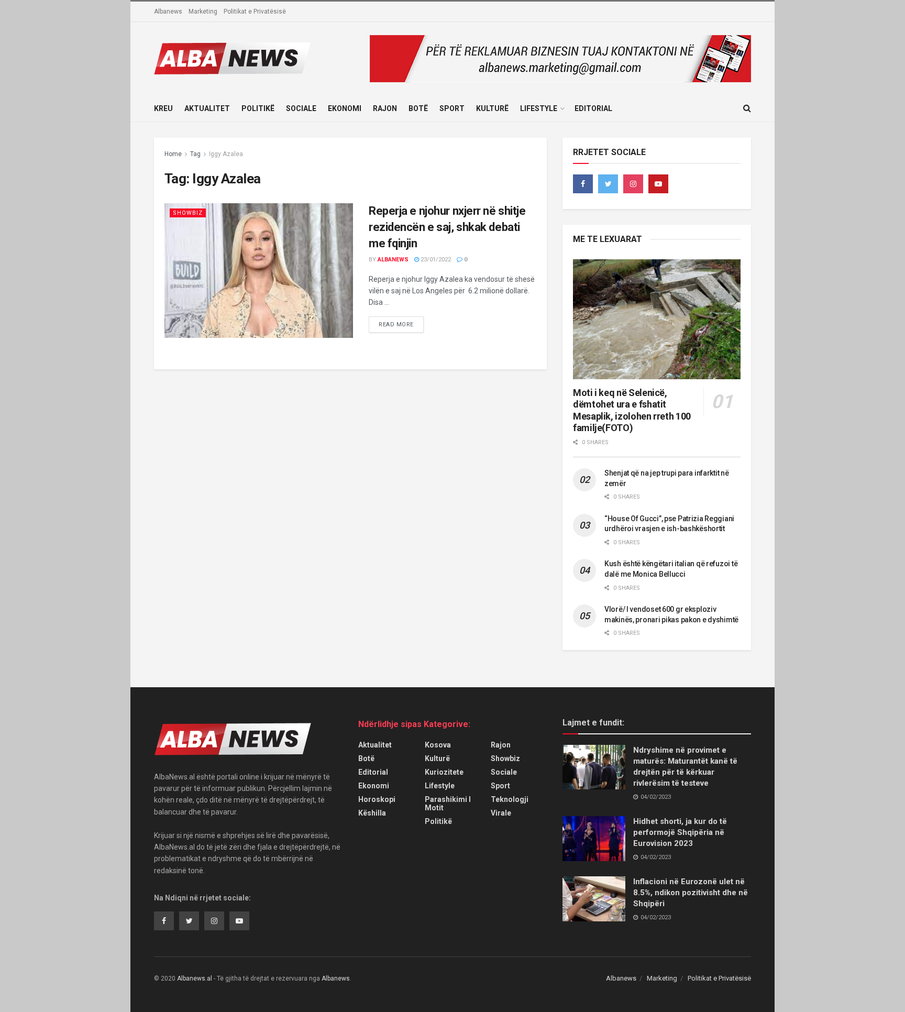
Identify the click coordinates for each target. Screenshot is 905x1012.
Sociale (301, 108)
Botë (418, 108)
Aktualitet (207, 108)
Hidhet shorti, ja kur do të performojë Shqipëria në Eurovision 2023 (680, 832)
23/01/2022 (435, 259)
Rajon (385, 108)
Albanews (168, 11)
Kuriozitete (444, 772)
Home (173, 154)
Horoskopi (376, 799)
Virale (501, 813)
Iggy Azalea (226, 154)
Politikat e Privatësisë (255, 11)
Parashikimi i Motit (448, 803)
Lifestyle (538, 108)
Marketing (203, 11)
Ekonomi (344, 108)
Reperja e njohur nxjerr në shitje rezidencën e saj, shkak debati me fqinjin (447, 227)
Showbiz (188, 213)
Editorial (593, 108)
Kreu (163, 108)
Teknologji (509, 799)
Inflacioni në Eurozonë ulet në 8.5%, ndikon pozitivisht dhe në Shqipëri (690, 892)
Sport (452, 108)
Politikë (257, 108)
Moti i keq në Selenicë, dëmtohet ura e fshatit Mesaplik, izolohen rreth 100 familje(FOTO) (632, 410)
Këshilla (372, 813)
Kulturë (492, 108)
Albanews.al (194, 978)
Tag (195, 154)
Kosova (438, 745)
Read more (396, 324)
